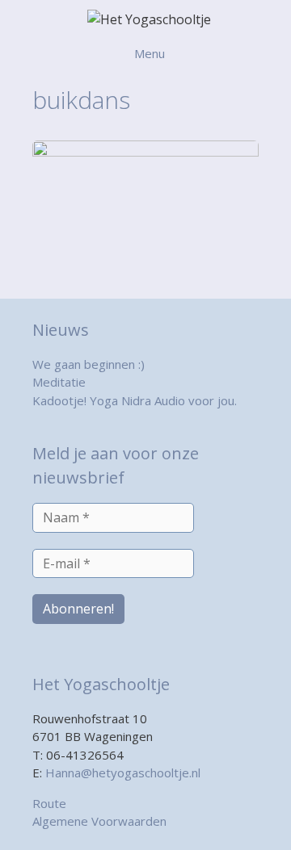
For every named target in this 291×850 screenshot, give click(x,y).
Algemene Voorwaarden (99, 821)
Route (49, 803)
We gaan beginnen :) (88, 364)
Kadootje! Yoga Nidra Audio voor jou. (134, 400)
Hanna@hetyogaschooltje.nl (122, 772)
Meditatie (59, 382)
